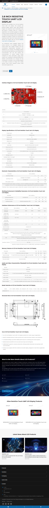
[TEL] (24, 507)
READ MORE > (4, 458)
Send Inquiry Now (8, 391)
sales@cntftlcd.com (15, 1)
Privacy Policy (9, 501)
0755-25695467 (5, 1)
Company (31, 4)
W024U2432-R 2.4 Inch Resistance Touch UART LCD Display (13, 423)
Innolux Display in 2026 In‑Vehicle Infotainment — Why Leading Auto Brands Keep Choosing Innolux (35, 456)
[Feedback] (41, 507)
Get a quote (7, 71)
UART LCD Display (15, 8)
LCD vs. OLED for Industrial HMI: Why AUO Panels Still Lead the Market (12, 456)
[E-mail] (8, 507)
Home (4, 8)
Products (13, 4)
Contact (40, 4)
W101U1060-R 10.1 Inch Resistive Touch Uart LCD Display (36, 423)
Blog (22, 4)
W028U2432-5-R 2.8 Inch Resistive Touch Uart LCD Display (16, 9)
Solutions (18, 4)
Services (36, 4)
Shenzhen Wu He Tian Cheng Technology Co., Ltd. (16, 499)
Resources (26, 4)
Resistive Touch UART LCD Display (26, 8)
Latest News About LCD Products (24, 434)
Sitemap (3, 501)
